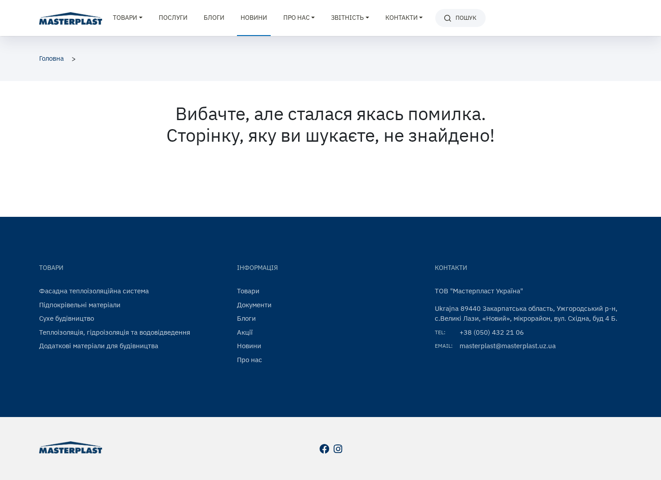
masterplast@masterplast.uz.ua (508, 345)
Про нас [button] (296, 17)
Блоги (214, 17)
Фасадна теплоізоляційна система (94, 291)
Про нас (249, 359)
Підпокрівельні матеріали (80, 305)
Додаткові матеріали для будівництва (98, 345)
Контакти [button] (401, 17)
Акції (245, 332)
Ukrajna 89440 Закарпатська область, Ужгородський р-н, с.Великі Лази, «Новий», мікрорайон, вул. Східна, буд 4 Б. (526, 313)
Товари (248, 291)
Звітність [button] (347, 17)
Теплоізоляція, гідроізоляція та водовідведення (114, 332)
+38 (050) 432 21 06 (492, 332)
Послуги (173, 17)
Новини (254, 17)
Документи (254, 305)
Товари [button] (125, 17)
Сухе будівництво (66, 318)
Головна (51, 58)
